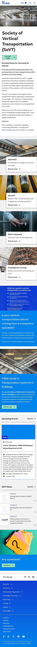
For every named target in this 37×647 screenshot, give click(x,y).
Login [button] (22, 3)
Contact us (7, 565)
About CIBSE (7, 611)
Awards (5, 607)
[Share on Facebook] (25, 577)
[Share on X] (29, 577)
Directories (6, 588)
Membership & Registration (11, 592)
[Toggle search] (30, 3)
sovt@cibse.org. (11, 130)
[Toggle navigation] (34, 3)
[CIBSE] (6, 3)
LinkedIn (31, 130)
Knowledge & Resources (10, 595)
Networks (6, 584)
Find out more (8, 407)
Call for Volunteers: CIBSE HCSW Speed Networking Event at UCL (18, 446)
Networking (6, 599)
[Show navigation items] (11, 584)
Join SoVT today (8, 57)
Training (5, 603)
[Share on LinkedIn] (33, 577)
